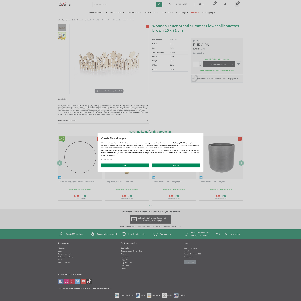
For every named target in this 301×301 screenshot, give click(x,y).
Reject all (176, 165)
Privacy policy (111, 155)
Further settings (106, 159)
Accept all (125, 165)
